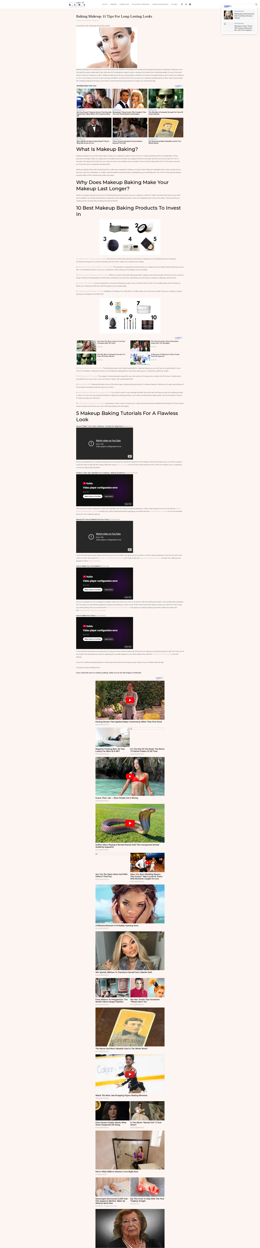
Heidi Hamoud (131, 473)
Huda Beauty (115, 519)
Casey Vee (128, 426)
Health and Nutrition (160, 4)
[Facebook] (190, 4)
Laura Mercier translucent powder (92, 610)
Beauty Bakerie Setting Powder (90, 368)
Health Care (124, 4)
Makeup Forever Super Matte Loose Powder (95, 267)
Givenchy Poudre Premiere (150, 558)
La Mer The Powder (85, 283)
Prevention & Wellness (140, 4)
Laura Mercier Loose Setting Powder (91, 259)
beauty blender (94, 561)
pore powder (122, 465)
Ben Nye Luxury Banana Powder (110, 558)
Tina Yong (105, 566)
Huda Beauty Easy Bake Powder (90, 291)
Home (104, 4)
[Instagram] (186, 4)
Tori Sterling (101, 615)
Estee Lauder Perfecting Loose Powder (93, 275)
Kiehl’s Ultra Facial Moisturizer (118, 607)
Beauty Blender (84, 384)
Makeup (95, 20)
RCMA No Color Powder (161, 654)
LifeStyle (113, 4)
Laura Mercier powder (158, 511)
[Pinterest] (182, 4)
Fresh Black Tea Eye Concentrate (91, 403)
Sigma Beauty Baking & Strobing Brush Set (94, 392)
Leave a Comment (83, 20)
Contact (174, 4)
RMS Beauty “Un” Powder (88, 376)
